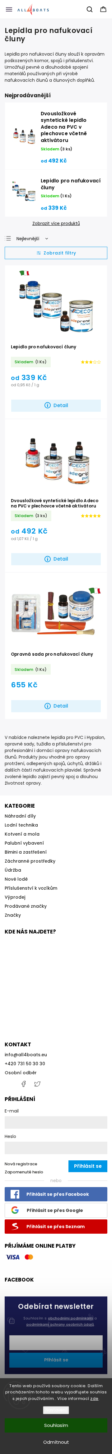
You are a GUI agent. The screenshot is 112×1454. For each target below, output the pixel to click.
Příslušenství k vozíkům (31, 888)
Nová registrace (21, 1164)
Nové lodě (16, 879)
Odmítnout (56, 1442)
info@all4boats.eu (26, 1055)
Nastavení (56, 1410)
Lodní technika (21, 825)
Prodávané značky (26, 906)
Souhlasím (56, 1425)
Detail (61, 405)
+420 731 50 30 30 (25, 1064)
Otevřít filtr (56, 253)
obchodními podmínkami (70, 1318)
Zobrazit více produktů (56, 223)
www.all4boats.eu (37, 1084)
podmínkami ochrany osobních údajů (60, 1324)
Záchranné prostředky (30, 861)
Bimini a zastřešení (26, 852)
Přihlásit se (56, 1360)
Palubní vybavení (24, 843)
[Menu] (9, 9)
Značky (13, 915)
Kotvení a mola (22, 834)
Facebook (23, 1084)
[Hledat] (89, 9)
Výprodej (15, 897)
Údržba (13, 870)
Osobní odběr (21, 1073)
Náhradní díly (20, 816)
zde (94, 1398)
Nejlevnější (27, 239)
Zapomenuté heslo (24, 1172)
